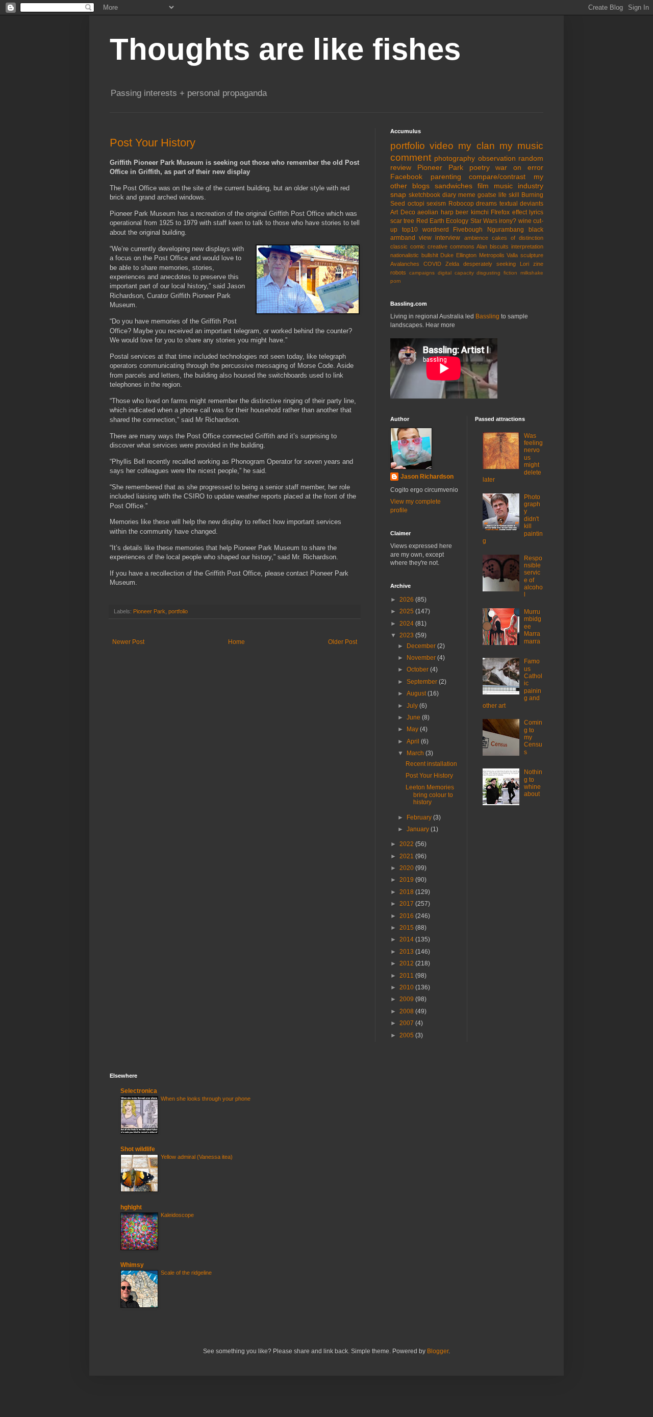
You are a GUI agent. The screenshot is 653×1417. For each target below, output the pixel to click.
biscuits (499, 246)
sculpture (531, 255)
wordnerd (435, 229)
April (414, 741)
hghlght (131, 1207)
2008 (407, 1011)
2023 (407, 635)
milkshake (531, 273)
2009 (407, 999)
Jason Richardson (427, 476)
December (422, 646)
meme (466, 194)
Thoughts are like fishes (285, 49)
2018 (407, 892)
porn (395, 281)
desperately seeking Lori (496, 264)
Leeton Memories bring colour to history (430, 795)
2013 (407, 951)
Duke (447, 255)
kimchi (480, 212)
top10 (410, 229)
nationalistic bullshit (414, 255)
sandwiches (453, 186)
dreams (486, 203)
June (414, 717)
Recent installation (431, 763)
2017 (407, 903)
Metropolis (492, 255)
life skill (508, 194)
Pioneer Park (149, 611)
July (413, 705)
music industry (518, 186)
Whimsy (132, 1265)
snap (398, 194)
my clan (476, 145)
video (442, 145)
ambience (476, 238)
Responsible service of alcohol (533, 577)
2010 (407, 987)
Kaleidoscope (177, 1215)
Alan (481, 246)
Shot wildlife (137, 1149)
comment (410, 157)
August (417, 693)
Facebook (406, 176)
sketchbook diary (432, 194)
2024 (407, 623)
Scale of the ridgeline (186, 1273)
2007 (407, 1023)
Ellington (466, 255)
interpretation (527, 246)
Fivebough (468, 229)
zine (538, 264)
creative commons (451, 246)
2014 (407, 939)
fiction (510, 273)
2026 (407, 599)
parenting (446, 176)
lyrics (536, 212)
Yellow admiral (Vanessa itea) (197, 1157)
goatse (487, 194)
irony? (507, 221)
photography (454, 158)
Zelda (452, 264)
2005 (407, 1035)
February (420, 817)
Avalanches (404, 264)
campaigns (422, 273)
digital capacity (456, 273)
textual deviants (521, 203)
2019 (407, 879)
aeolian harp (435, 212)
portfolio (178, 611)
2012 (407, 963)
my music (521, 145)
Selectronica (138, 1091)
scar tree (402, 221)
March (416, 753)
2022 (407, 844)
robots (398, 272)
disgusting (488, 273)
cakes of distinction (517, 238)
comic (417, 246)
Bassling (487, 316)
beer (462, 212)
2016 (407, 915)
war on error (519, 167)
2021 (407, 856)
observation (497, 158)
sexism (436, 203)
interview (447, 237)
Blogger (437, 1351)
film (483, 186)
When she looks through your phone (205, 1099)
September (423, 681)
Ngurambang (505, 229)
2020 (407, 868)
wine (525, 221)
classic (399, 246)
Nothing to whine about (533, 783)
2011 (407, 975)
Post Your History (152, 142)
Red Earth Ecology (442, 221)
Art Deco (402, 212)
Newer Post (128, 641)
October (418, 669)
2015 (407, 927)
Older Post (342, 641)
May (413, 729)
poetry (479, 167)
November (422, 657)
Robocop (461, 203)
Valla (512, 255)
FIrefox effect (509, 212)
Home (236, 641)
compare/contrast (497, 176)
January (419, 829)
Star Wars (483, 221)
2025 (407, 611)
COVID (432, 264)
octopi (416, 203)
